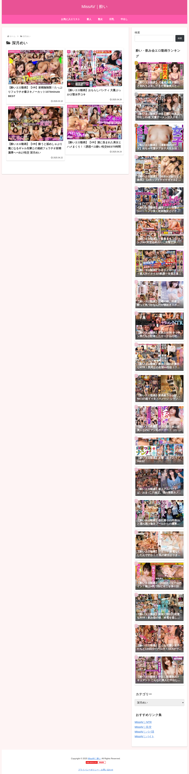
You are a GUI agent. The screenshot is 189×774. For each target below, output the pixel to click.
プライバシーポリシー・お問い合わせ (95, 770)
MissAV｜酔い (94, 758)
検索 (137, 32)
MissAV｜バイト (144, 736)
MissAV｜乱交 (143, 727)
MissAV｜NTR (143, 722)
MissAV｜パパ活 (144, 731)
